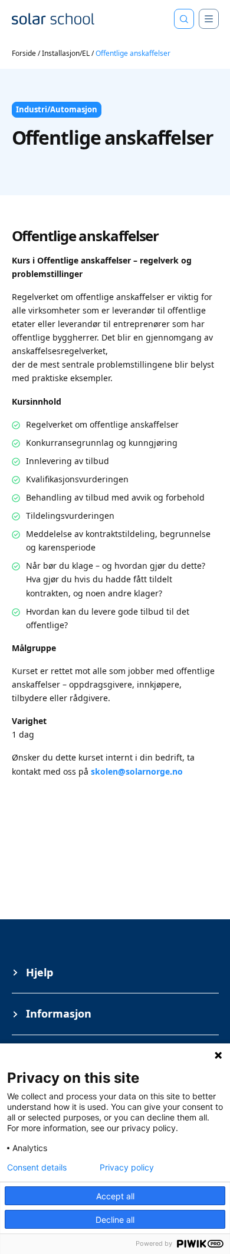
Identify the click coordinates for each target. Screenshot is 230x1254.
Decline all (115, 1220)
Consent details (37, 1167)
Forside (24, 53)
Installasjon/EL (66, 53)
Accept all (115, 1196)
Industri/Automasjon (56, 109)
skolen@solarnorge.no (137, 771)
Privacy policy (127, 1167)
